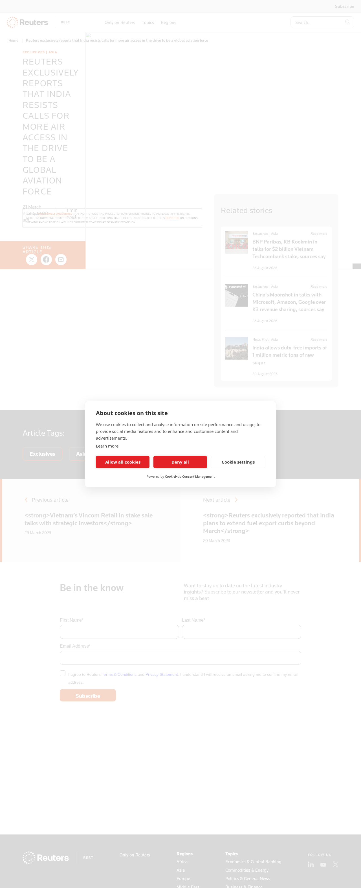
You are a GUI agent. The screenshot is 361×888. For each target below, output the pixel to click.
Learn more (107, 446)
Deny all (180, 462)
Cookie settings (238, 462)
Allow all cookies (122, 462)
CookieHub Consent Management (190, 476)
